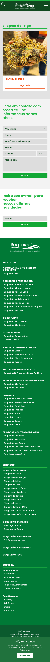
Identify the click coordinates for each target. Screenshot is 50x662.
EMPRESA (8, 565)
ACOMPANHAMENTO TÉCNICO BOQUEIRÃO (19, 269)
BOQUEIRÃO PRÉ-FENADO (17, 547)
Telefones (9, 603)
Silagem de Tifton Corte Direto (19, 510)
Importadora (10, 581)
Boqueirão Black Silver (15, 439)
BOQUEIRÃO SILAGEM (14, 470)
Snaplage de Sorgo (13, 529)
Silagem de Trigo (12, 484)
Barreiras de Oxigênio (14, 454)
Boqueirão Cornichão (14, 406)
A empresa (9, 573)
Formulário (9, 610)
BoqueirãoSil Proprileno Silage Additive (23, 373)
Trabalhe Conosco (13, 577)
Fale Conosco (10, 596)
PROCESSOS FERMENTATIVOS (19, 369)
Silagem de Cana (12, 499)
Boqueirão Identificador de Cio (19, 354)
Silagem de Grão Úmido (15, 488)
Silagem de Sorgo (12, 503)
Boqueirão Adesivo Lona (16, 291)
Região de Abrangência (15, 584)
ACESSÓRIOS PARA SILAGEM (18, 281)
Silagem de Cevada (13, 496)
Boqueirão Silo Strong (14, 325)
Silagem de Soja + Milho (15, 507)
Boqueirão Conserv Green (16, 336)
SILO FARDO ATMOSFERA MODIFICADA (24, 380)
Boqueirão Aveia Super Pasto (18, 398)
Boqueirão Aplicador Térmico (18, 284)
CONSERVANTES (12, 332)
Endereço (8, 599)
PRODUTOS (9, 262)
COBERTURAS (10, 317)
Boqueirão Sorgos (13, 421)
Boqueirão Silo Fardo (14, 387)
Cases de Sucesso (13, 588)
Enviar (25, 175)
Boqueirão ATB (11, 273)
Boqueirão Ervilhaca (13, 409)
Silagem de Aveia (12, 473)
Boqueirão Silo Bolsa (14, 435)
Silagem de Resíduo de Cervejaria (20, 514)
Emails (7, 607)
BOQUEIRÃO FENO (12, 554)
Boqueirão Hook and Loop (16, 303)
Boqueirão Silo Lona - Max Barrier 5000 (23, 450)
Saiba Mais (25, 650)
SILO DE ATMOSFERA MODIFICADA (21, 432)
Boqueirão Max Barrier (14, 443)
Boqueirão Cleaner (13, 350)
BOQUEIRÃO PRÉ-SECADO (17, 536)
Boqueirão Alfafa (12, 413)
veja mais (25, 85)
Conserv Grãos (11, 339)
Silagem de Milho (12, 481)
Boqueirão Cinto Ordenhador (18, 358)
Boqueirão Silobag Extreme (17, 288)
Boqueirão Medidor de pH (16, 299)
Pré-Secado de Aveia (14, 540)
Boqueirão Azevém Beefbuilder (19, 402)
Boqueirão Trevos (12, 417)
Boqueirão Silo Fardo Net (16, 384)
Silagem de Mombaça (15, 477)
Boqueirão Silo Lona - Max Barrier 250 (22, 446)
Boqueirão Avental (13, 362)
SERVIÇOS (9, 465)
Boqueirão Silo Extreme (15, 321)
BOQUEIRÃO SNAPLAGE (15, 522)
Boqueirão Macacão (14, 310)
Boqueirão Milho (12, 424)
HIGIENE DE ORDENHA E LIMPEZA (20, 347)
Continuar (25, 655)
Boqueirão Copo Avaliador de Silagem (23, 306)
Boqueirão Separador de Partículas (21, 295)
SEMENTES (8, 395)
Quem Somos (10, 570)
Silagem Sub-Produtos (15, 492)
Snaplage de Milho (13, 525)
